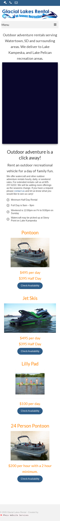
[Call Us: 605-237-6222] (10, 3)
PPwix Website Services (16, 515)
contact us (19, 191)
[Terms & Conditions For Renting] (5, 3)
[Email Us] (16, 3)
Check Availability (30, 285)
